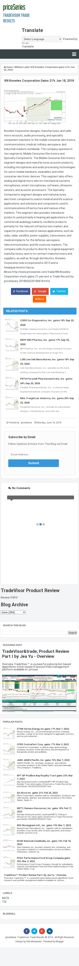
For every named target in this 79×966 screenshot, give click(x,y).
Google (41, 291)
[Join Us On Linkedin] (50, 931)
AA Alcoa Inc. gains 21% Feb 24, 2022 (37, 793)
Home (9, 67)
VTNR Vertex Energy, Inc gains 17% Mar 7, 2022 (43, 729)
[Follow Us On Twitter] (34, 931)
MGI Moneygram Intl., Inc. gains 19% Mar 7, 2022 (44, 825)
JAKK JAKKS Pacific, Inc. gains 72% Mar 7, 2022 (43, 760)
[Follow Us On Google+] (42, 931)
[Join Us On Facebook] (27, 931)
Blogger (60, 941)
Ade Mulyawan (34, 941)
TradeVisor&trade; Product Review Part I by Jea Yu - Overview (35, 654)
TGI (4, 901)
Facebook (22, 291)
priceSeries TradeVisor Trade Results (24, 937)
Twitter (61, 291)
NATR (5, 898)
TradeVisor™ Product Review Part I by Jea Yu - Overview (35, 875)
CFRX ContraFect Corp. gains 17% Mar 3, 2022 (43, 744)
